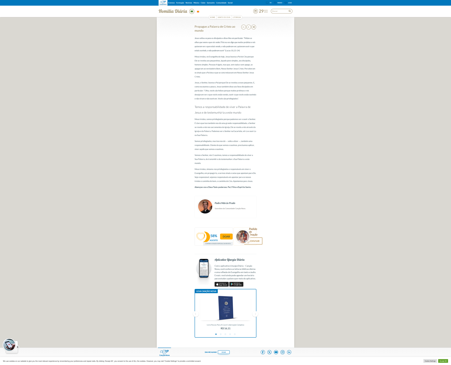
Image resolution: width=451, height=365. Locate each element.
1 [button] (216, 334)
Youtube (276, 352)
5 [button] (235, 334)
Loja (290, 3)
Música (196, 3)
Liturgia (237, 17)
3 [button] (225, 334)
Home (212, 17)
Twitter (269, 352)
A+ (244, 27)
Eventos (171, 3)
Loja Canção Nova (206, 291)
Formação (180, 3)
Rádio (280, 3)
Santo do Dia (224, 17)
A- (248, 27)
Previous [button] (196, 314)
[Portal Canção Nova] (163, 3)
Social (230, 3)
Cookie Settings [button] (430, 361)
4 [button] (230, 334)
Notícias (189, 3)
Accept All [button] (443, 361)
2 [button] (221, 334)
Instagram (282, 352)
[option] (225, 314)
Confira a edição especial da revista (218, 243)
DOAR (224, 352)
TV (271, 3)
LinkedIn (289, 352)
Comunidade (221, 3)
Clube (203, 3)
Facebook (263, 352)
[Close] (17, 347)
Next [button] (255, 314)
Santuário (211, 3)
